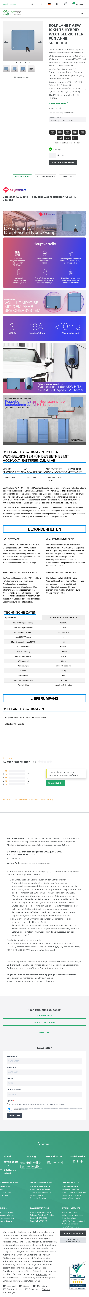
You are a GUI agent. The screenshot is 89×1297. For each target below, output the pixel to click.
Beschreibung (22, 176)
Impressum (41, 1274)
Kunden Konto (45, 1016)
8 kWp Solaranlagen (70, 1224)
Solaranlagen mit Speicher (72, 1215)
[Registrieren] (41, 4)
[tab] (22, 176)
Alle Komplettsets (69, 1212)
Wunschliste (24, 77)
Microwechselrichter (70, 1186)
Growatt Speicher (37, 1195)
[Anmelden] (32, 4)
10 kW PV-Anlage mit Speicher (74, 1221)
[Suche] (57, 4)
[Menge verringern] (62, 155)
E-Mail (10, 1078)
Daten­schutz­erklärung (29, 1281)
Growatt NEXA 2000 (38, 1221)
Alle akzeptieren (73, 1233)
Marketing (42, 1286)
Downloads (68, 176)
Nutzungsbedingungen (17, 1109)
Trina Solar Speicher (38, 1198)
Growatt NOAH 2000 (38, 1218)
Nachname (12, 1056)
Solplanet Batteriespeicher (41, 1192)
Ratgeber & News (9, 4)
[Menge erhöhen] (58, 155)
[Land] (49, 4)
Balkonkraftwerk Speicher (40, 1186)
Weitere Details (45, 176)
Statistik (26, 1286)
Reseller (44, 1032)
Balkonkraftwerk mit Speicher (42, 1215)
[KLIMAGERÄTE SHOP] (81, 1161)
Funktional (34, 1289)
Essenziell (11, 1286)
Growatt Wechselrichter (72, 1198)
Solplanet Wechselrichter (72, 1195)
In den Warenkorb (64, 162)
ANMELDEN (14, 1115)
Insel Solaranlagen (69, 1218)
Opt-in (10, 1100)
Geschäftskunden (44, 1023)
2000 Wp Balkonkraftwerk (40, 1212)
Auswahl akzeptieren (73, 1240)
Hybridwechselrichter (70, 1189)
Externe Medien (14, 1289)
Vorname (11, 1067)
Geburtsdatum (14, 1089)
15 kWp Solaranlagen (70, 1227)
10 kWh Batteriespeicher (40, 1189)
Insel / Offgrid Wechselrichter (74, 1192)
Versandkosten (69, 113)
